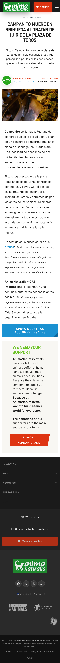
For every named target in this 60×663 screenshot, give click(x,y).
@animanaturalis (25, 82)
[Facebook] (18, 583)
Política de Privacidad (16, 651)
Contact (9, 501)
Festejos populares (31, 17)
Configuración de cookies (42, 651)
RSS (31, 658)
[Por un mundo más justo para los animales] (16, 7)
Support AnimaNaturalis (29, 440)
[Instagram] (34, 583)
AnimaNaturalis (22, 78)
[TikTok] (41, 583)
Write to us (32, 517)
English (24, 594)
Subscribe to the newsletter (32, 529)
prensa (9, 247)
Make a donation (32, 541)
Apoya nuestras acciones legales (30, 330)
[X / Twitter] (26, 583)
